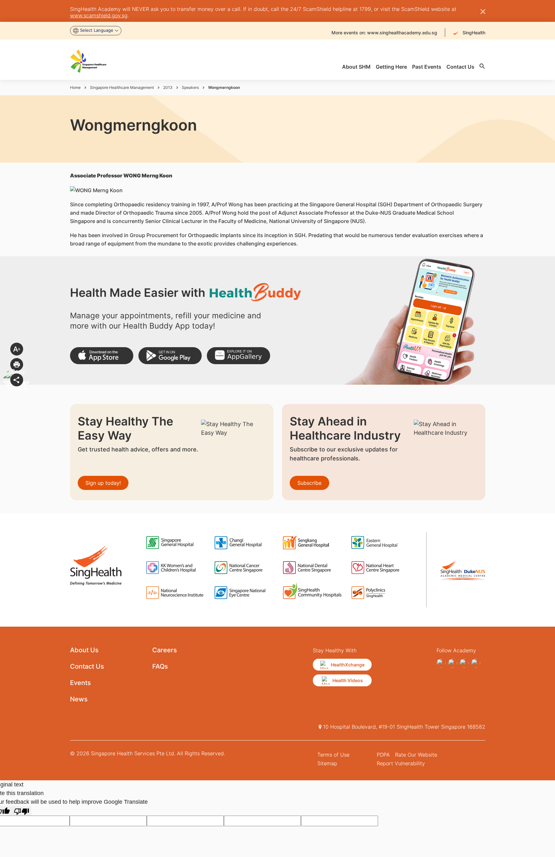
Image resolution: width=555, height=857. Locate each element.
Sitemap (327, 763)
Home (75, 87)
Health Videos (347, 680)
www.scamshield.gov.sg (99, 15)
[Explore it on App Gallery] (238, 355)
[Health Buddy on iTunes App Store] (101, 355)
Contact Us (87, 666)
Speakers (190, 87)
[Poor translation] (21, 811)
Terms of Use (333, 754)
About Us (84, 650)
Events (80, 683)
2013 (167, 87)
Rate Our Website (416, 754)
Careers (164, 650)
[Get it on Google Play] (170, 355)
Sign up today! (103, 483)
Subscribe (309, 483)
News (79, 699)
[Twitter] (464, 663)
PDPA (383, 754)
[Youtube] (452, 663)
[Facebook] (440, 663)
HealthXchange (348, 664)
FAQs (160, 666)
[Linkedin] (475, 663)
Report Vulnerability (401, 763)
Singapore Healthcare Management (122, 87)
